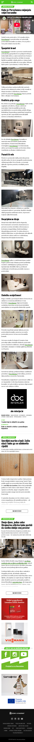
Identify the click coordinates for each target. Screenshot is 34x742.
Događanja (29, 728)
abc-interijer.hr (17, 411)
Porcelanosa (5, 39)
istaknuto (22, 415)
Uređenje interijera (11, 726)
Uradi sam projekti (20, 728)
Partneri (29, 723)
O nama (5, 730)
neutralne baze (17, 582)
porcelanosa (18, 416)
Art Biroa (27, 561)
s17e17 (24, 416)
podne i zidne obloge (7, 416)
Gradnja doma (7, 728)
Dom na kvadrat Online (8, 723)
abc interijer (14, 415)
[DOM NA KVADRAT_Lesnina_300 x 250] (14, 619)
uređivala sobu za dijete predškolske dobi (14, 563)
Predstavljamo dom (20, 723)
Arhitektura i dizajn (23, 726)
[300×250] (14, 644)
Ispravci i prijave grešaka (15, 730)
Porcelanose (15, 139)
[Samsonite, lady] (14, 695)
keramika (29, 415)
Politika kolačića (28, 730)
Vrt (13, 728)
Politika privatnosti (18, 733)
